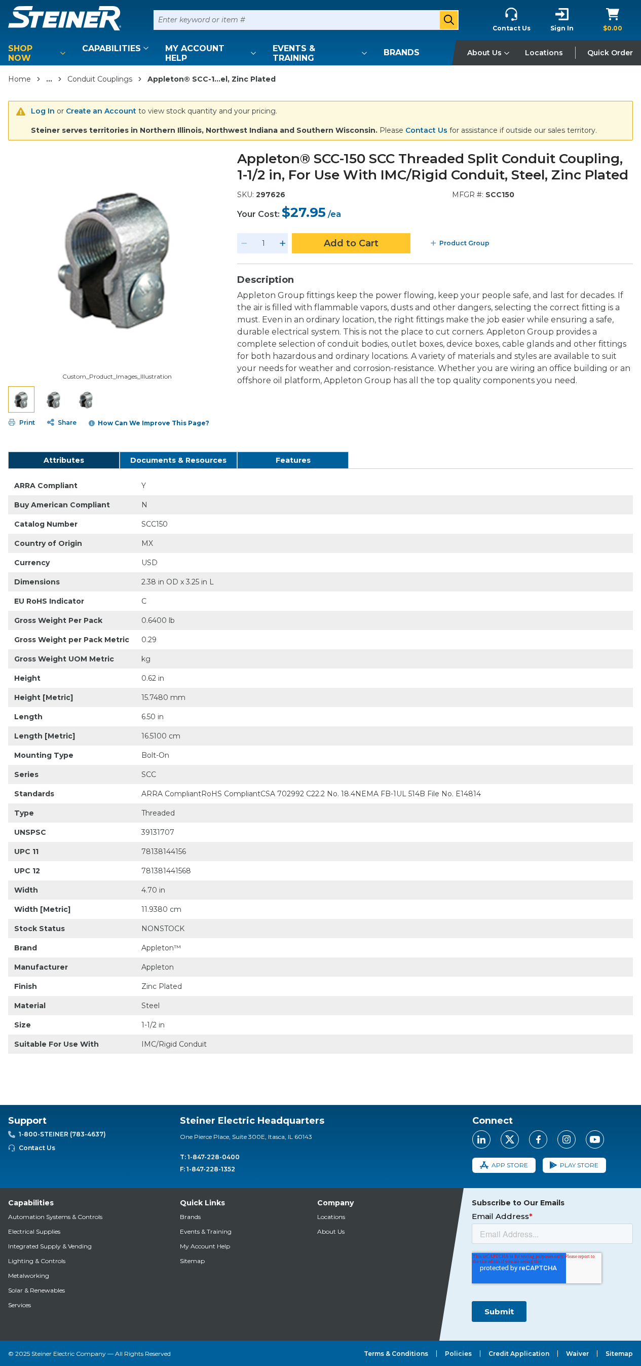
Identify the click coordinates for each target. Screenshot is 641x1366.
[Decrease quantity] (244, 243)
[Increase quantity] (283, 243)
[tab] (64, 460)
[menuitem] (38, 53)
